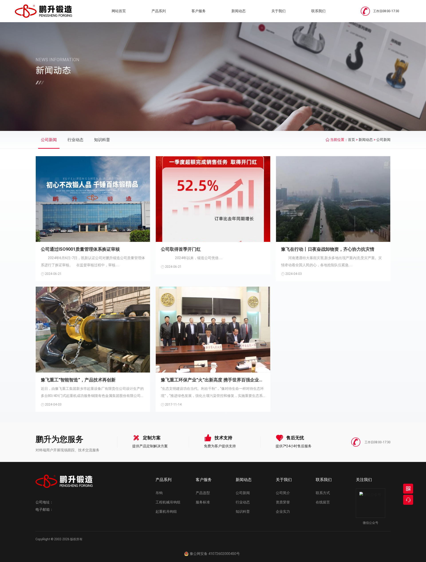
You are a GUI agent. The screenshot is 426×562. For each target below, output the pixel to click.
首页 (351, 140)
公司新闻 (49, 139)
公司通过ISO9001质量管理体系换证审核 (80, 249)
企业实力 (283, 511)
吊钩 (159, 493)
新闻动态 (238, 11)
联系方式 (323, 493)
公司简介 (283, 493)
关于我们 (278, 11)
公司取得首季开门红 (181, 249)
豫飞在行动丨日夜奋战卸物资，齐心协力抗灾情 (327, 249)
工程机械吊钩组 (168, 502)
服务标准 (203, 502)
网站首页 (119, 11)
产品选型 (203, 493)
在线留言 (323, 502)
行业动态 (75, 139)
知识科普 (102, 139)
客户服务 (198, 11)
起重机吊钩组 (166, 511)
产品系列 (159, 11)
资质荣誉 (283, 502)
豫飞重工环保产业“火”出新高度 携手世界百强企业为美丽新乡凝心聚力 (213, 380)
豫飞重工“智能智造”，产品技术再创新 (78, 380)
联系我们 (318, 11)
